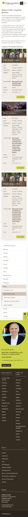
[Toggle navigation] (25, 3)
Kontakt (4, 453)
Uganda (5, 312)
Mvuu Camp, (15, 138)
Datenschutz (5, 458)
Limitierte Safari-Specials (9, 245)
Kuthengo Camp (16, 85)
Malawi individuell (8, 305)
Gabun (17, 420)
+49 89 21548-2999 (6, 357)
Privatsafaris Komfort (9, 294)
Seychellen (18, 403)
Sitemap (4, 482)
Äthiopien (18, 423)
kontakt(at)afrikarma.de (7, 505)
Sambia (5, 264)
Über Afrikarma (6, 464)
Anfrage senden (6, 365)
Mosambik (5, 279)
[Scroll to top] (24, 513)
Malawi (5, 286)
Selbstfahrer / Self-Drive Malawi (11, 301)
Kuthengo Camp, (16, 216)
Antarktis (5, 316)
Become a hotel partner (8, 479)
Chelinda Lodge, (16, 141)
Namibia (5, 256)
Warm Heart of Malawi (9, 297)
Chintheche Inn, (16, 139)
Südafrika (5, 268)
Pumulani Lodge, (16, 83)
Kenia (4, 271)
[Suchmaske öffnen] (21, 3)
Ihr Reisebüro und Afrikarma (9, 476)
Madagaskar (6, 282)
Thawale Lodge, (16, 148)
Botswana (5, 249)
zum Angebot (20, 97)
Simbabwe (5, 260)
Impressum (5, 456)
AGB (3, 461)
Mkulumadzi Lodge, (17, 81)
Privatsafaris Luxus (8, 290)
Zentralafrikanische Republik (21, 427)
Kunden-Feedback (6, 467)
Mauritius (18, 406)
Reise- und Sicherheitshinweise (10, 473)
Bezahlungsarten (6, 470)
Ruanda (5, 308)
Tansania (5, 253)
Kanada (18, 437)
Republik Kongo (7, 275)
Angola (17, 434)
